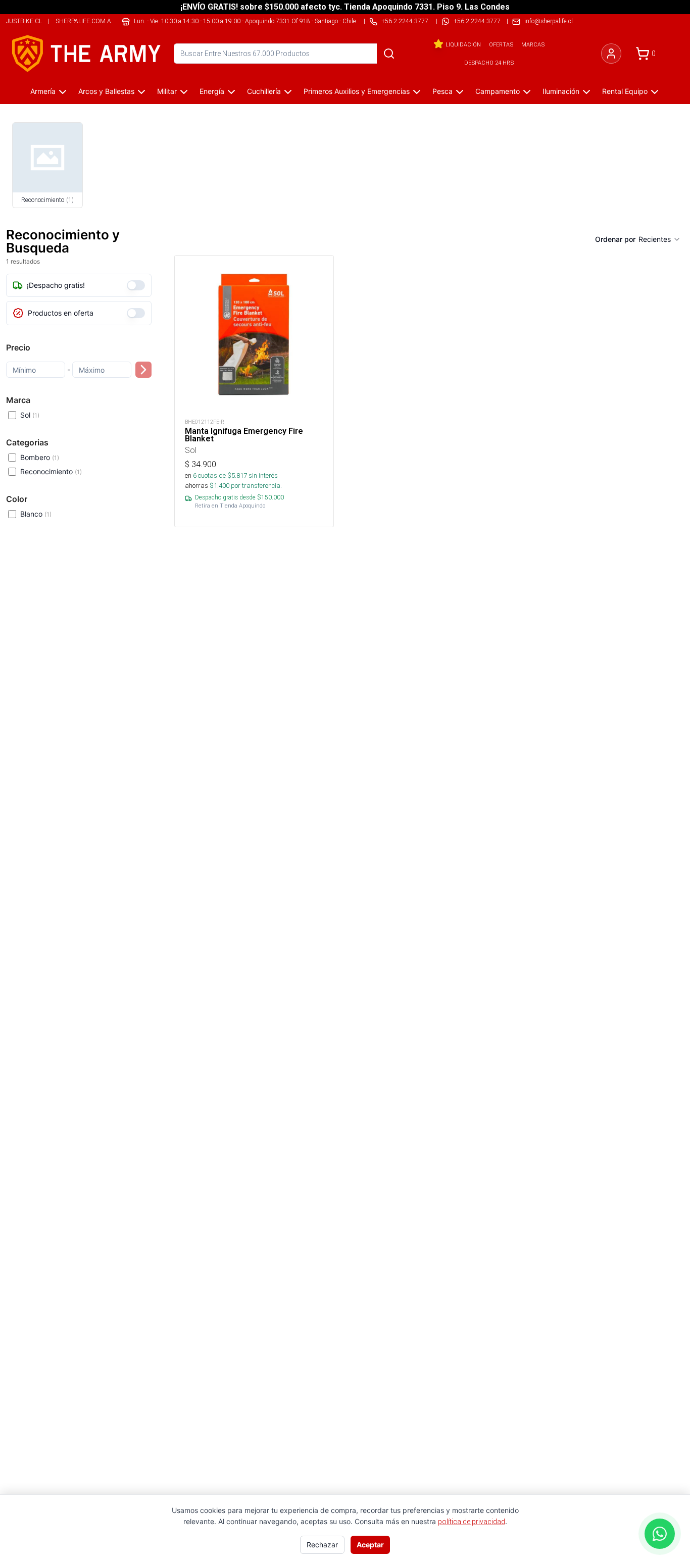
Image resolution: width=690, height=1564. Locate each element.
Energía (212, 91)
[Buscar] (389, 53)
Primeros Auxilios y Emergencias (357, 91)
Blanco (36, 514)
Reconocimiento (51, 471)
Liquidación (463, 44)
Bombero (39, 457)
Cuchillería (264, 91)
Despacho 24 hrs (489, 62)
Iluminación (561, 91)
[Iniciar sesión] (611, 53)
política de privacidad (471, 1521)
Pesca (442, 91)
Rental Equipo (625, 91)
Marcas (533, 44)
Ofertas (501, 44)
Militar (167, 91)
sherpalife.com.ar (85, 21)
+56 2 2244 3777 (477, 21)
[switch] (136, 285)
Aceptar (370, 1544)
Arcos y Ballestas (106, 91)
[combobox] (659, 239)
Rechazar (322, 1544)
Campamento (497, 91)
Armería (43, 91)
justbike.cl (24, 21)
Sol (29, 415)
